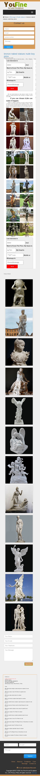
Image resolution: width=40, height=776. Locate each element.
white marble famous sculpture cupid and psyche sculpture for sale (19, 701)
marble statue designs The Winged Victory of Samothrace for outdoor (19, 721)
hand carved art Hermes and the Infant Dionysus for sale (17, 705)
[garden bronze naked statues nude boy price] (19, 172)
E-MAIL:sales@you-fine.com (10, 678)
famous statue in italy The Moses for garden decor (16, 691)
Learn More (19, 285)
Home (13, 761)
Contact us (7, 676)
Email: (27, 768)
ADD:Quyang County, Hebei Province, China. (14, 683)
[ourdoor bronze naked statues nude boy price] (19, 129)
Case (6, 686)
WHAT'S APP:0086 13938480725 (11, 681)
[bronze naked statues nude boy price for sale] (19, 215)
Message (13, 17)
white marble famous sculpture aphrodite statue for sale (17, 715)
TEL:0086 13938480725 (9, 682)
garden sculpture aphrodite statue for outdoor (15, 728)
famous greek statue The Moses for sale (14, 725)
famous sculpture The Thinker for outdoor (14, 711)
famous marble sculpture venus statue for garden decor (17, 708)
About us (19, 761)
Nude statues (21, 17)
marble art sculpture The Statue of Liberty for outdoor (16, 735)
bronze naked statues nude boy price (19, 54)
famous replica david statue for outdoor (13, 695)
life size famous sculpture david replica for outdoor (16, 698)
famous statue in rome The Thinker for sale (14, 718)
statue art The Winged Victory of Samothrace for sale (16, 731)
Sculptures (27, 761)
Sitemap (34, 772)
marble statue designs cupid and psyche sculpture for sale (17, 688)
